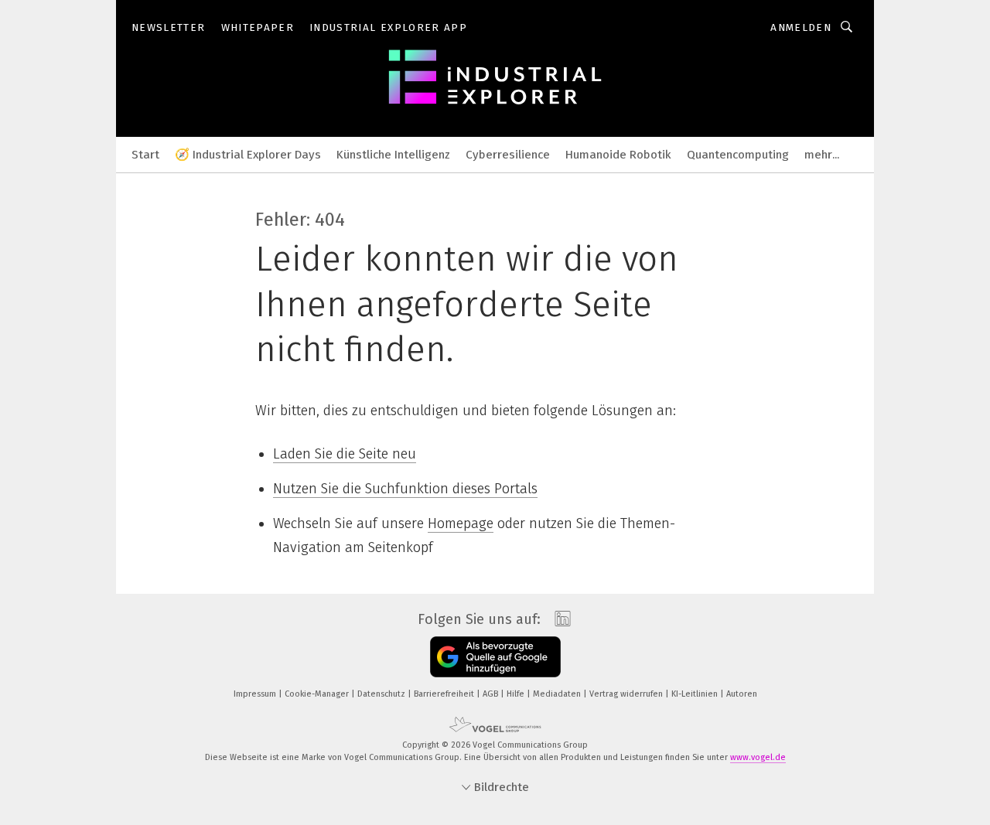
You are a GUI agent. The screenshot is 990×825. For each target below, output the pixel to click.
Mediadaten (558, 694)
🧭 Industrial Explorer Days (248, 155)
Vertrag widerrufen (627, 694)
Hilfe (517, 694)
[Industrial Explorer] (145, 153)
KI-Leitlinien (695, 694)
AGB (491, 694)
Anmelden (800, 27)
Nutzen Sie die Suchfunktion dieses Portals (405, 488)
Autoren (741, 694)
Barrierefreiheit (445, 694)
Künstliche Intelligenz (393, 155)
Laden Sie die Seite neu (344, 453)
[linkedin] (558, 619)
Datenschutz (382, 694)
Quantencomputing (738, 155)
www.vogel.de (758, 757)
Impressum (256, 694)
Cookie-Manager (318, 694)
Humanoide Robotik (618, 155)
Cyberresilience (508, 155)
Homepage (460, 523)
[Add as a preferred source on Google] (495, 656)
